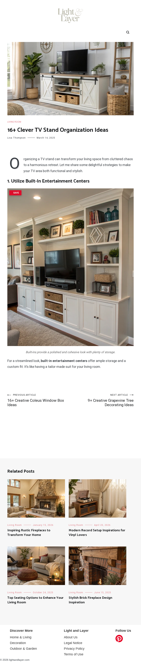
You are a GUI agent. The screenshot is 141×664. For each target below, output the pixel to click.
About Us (70, 637)
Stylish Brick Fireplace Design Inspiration (90, 600)
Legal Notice (73, 643)
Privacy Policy (74, 648)
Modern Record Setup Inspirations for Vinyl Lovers (97, 533)
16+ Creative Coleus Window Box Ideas (35, 400)
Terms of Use (73, 654)
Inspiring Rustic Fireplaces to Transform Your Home (28, 533)
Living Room (14, 122)
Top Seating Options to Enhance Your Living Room (35, 600)
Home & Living (20, 637)
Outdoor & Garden (23, 648)
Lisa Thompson (16, 138)
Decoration (18, 643)
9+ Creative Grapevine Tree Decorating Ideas (111, 400)
